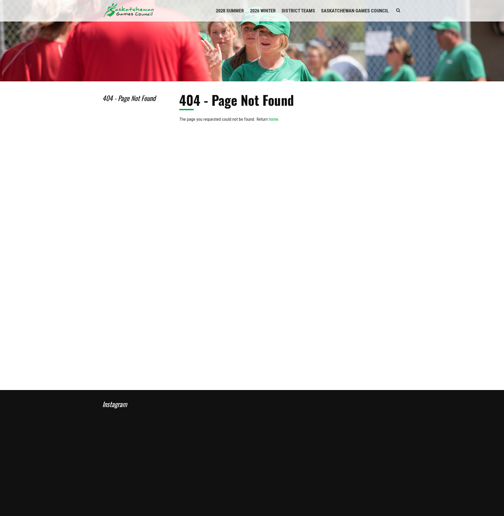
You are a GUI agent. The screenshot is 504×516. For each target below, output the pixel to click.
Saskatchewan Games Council (355, 10)
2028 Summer (230, 10)
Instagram (114, 404)
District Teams (298, 10)
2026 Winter (263, 10)
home (273, 119)
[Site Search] (398, 10)
